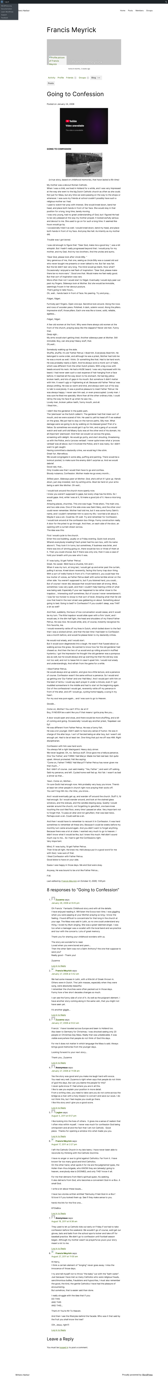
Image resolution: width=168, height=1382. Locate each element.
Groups (83, 77)
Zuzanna (60, 899)
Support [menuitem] (4, 15)
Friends (71, 77)
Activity (51, 77)
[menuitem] (2, 2)
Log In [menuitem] (7, 2)
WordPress (147, 1375)
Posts (51, 83)
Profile (61, 77)
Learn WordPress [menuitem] (7, 12)
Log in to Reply (58, 966)
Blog (95, 77)
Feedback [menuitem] (4, 18)
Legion (59, 1112)
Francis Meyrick (69, 881)
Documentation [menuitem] (6, 9)
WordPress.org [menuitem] (6, 6)
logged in (63, 1347)
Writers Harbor (22, 10)
